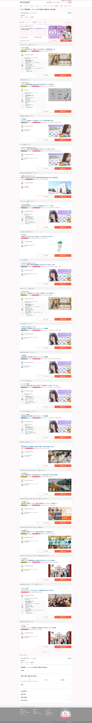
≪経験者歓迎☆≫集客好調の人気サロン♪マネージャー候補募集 (34, 356)
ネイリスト (31, 5)
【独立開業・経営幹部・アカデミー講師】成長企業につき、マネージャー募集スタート (39, 503)
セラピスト (45, 5)
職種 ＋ (22, 17)
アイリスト (26, 5)
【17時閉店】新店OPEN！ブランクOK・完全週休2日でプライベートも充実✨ (37, 205)
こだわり (46, 679)
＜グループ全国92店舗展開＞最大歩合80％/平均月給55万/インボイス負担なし (37, 84)
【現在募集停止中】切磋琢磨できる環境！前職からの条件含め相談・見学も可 (37, 446)
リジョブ (21, 706)
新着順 (40, 22)
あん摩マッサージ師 (67, 5)
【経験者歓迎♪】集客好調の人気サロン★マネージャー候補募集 (34, 416)
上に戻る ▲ (69, 721)
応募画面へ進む (66, 40)
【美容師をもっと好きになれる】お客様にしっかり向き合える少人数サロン (37, 236)
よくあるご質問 (22, 711)
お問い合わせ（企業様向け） (38, 713)
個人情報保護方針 (49, 712)
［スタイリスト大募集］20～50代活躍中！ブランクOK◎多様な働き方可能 (37, 120)
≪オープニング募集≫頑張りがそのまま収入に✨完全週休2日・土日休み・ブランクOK (39, 385)
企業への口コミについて (24, 714)
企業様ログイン (69, 0)
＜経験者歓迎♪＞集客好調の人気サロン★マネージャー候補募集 (34, 328)
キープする (54, 40)
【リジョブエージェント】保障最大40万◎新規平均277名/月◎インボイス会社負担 (38, 627)
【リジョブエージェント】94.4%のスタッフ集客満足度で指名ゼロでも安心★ (37, 590)
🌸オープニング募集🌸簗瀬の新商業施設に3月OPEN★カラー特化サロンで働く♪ (38, 264)
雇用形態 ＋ (32, 17)
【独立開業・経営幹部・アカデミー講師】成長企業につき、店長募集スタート (37, 531)
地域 (29, 679)
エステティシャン (38, 5)
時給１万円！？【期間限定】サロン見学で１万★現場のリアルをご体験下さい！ (38, 293)
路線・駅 (62, 679)
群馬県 (27, 706)
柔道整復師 (56, 5)
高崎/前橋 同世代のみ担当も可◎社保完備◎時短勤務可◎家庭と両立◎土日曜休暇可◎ (39, 177)
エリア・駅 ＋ (27, 17)
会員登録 (69, 2)
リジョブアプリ (22, 713)
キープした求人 (56, 2)
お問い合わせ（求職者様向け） (25, 712)
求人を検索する (49, 2)
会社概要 (47, 714)
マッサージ (51, 5)
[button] (46, 58)
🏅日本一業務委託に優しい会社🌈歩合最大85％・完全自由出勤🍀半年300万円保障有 (39, 474)
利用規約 (47, 711)
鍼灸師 (61, 5)
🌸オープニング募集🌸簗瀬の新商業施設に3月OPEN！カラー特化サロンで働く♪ (38, 149)
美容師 (21, 5)
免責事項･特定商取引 (49, 713)
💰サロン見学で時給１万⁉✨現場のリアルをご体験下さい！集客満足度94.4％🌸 (38, 49)
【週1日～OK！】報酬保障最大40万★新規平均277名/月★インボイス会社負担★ (38, 560)
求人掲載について (64, 0)
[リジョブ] (25, 2)
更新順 (45, 22)
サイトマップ (48, 715)
